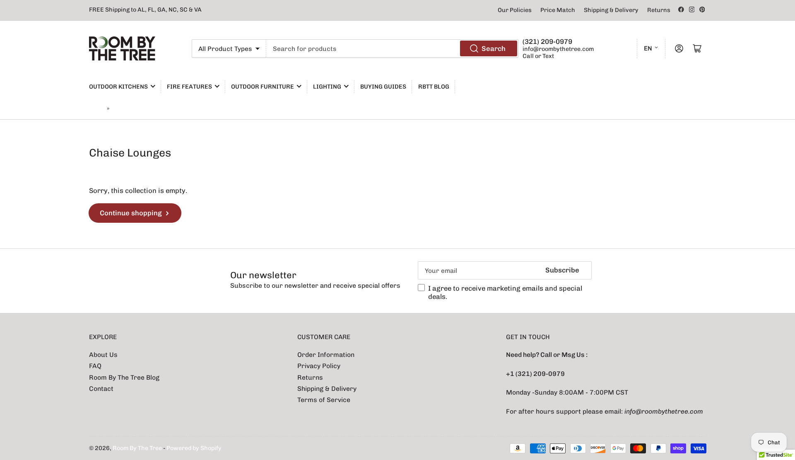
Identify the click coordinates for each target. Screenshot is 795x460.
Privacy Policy (318, 366)
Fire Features (189, 86)
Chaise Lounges (134, 108)
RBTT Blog (433, 86)
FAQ (95, 366)
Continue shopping (131, 213)
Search (494, 48)
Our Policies (515, 10)
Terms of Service (323, 400)
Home (97, 108)
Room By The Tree (138, 448)
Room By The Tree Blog (124, 377)
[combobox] (392, 48)
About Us (103, 355)
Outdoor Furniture (262, 86)
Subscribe (562, 270)
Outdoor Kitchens (118, 86)
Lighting (327, 86)
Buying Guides (383, 86)
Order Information (325, 355)
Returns (658, 10)
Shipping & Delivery (611, 10)
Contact (101, 389)
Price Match (557, 10)
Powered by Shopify (194, 448)
